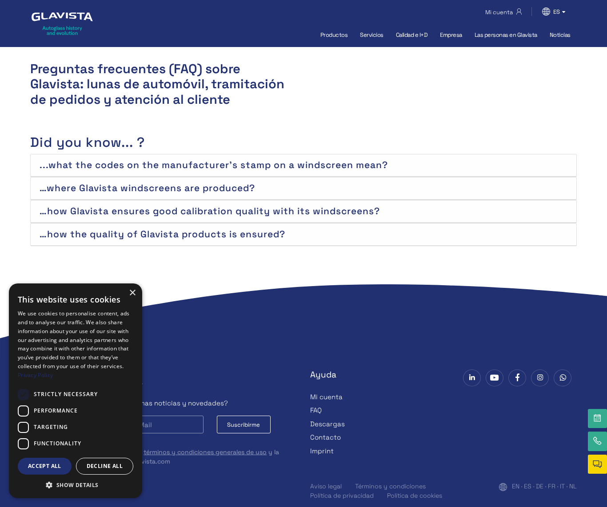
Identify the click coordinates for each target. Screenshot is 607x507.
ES (527, 486)
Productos (334, 35)
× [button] (132, 293)
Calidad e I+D (412, 35)
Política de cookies (414, 495)
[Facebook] (517, 377)
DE (539, 486)
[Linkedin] (472, 377)
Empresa (451, 35)
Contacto (325, 437)
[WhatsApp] (562, 377)
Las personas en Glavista (506, 35)
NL (573, 486)
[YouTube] (494, 377)
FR (551, 486)
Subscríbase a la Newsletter (86, 384)
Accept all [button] (44, 466)
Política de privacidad (342, 495)
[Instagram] (540, 377)
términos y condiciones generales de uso (205, 452)
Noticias (560, 35)
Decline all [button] (105, 466)
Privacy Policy (35, 375)
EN (515, 486)
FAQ (316, 410)
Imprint (322, 451)
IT (562, 486)
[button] (75, 484)
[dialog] (75, 390)
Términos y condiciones (390, 486)
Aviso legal (326, 486)
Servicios (371, 35)
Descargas (327, 424)
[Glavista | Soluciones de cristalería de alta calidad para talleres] (62, 23)
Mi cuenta (326, 397)
